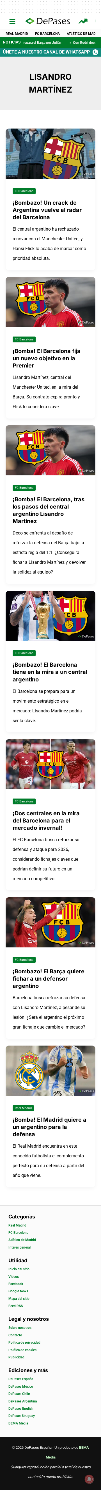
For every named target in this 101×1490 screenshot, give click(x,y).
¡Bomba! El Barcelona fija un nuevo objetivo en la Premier (47, 358)
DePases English (20, 1409)
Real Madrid (17, 34)
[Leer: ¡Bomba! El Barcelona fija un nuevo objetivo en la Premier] (50, 301)
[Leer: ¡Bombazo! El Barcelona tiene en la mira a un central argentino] (50, 615)
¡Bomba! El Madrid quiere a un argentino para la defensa (49, 1127)
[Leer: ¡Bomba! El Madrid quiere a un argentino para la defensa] (50, 1070)
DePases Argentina (22, 1401)
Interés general (19, 1247)
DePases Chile (19, 1394)
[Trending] (83, 21)
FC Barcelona (47, 34)
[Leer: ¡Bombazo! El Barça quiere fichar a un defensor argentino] (50, 922)
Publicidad (16, 1357)
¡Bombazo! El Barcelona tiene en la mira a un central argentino (50, 672)
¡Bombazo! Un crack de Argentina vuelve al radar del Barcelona (47, 210)
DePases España (20, 1379)
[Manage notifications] (89, 1479)
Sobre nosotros (19, 1328)
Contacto (15, 1335)
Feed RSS (15, 1306)
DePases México (20, 1387)
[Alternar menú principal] (12, 21)
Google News (18, 1291)
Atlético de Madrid (22, 1240)
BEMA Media (18, 1423)
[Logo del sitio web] (47, 21)
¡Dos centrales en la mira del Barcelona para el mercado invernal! (46, 820)
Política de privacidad (24, 1342)
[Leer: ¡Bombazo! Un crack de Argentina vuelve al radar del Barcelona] (50, 153)
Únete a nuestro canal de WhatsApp (46, 52)
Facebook (15, 1284)
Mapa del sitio (18, 1299)
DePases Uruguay (21, 1416)
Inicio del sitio (18, 1269)
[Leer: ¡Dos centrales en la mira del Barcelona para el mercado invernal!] (50, 763)
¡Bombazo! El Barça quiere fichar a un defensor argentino (48, 978)
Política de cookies (22, 1350)
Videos (13, 1277)
